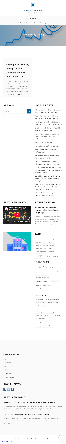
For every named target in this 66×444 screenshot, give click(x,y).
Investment (54, 288)
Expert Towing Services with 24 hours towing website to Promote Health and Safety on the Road (48, 170)
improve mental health (43, 285)
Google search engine (41, 251)
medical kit (38, 292)
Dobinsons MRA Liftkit (41, 242)
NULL (5, 366)
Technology (7, 373)
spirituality (47, 315)
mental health (42, 296)
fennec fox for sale (40, 245)
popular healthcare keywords (52, 299)
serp (37, 308)
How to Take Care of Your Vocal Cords (47, 146)
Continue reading (14, 94)
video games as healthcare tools (46, 322)
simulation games (40, 312)
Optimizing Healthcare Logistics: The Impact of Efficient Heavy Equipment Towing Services (47, 178)
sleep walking (50, 312)
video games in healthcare (44, 326)
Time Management (56, 315)
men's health (47, 292)
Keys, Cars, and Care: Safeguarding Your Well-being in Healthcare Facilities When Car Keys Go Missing (48, 187)
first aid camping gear (41, 248)
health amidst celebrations (52, 256)
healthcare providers (42, 278)
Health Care (16, 61)
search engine (39, 305)
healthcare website (54, 281)
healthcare (43, 261)
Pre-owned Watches (40, 302)
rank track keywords (53, 302)
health (39, 256)
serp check (43, 308)
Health (8, 61)
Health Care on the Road (43, 142)
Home (22, 23)
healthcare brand (53, 267)
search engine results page (51, 305)
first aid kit (51, 248)
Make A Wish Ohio (33, 10)
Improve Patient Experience (42, 288)
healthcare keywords (56, 271)
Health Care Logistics (41, 274)
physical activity (39, 299)
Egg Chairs (51, 242)
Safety (5, 370)
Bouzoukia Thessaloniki (41, 239)
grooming (51, 251)
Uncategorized (8, 377)
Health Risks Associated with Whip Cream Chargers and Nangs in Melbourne (47, 136)
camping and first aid (54, 239)
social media (39, 315)
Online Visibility (53, 296)
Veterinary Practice (40, 318)
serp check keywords (53, 308)
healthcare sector (41, 281)
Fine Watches (50, 245)
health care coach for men (42, 271)
